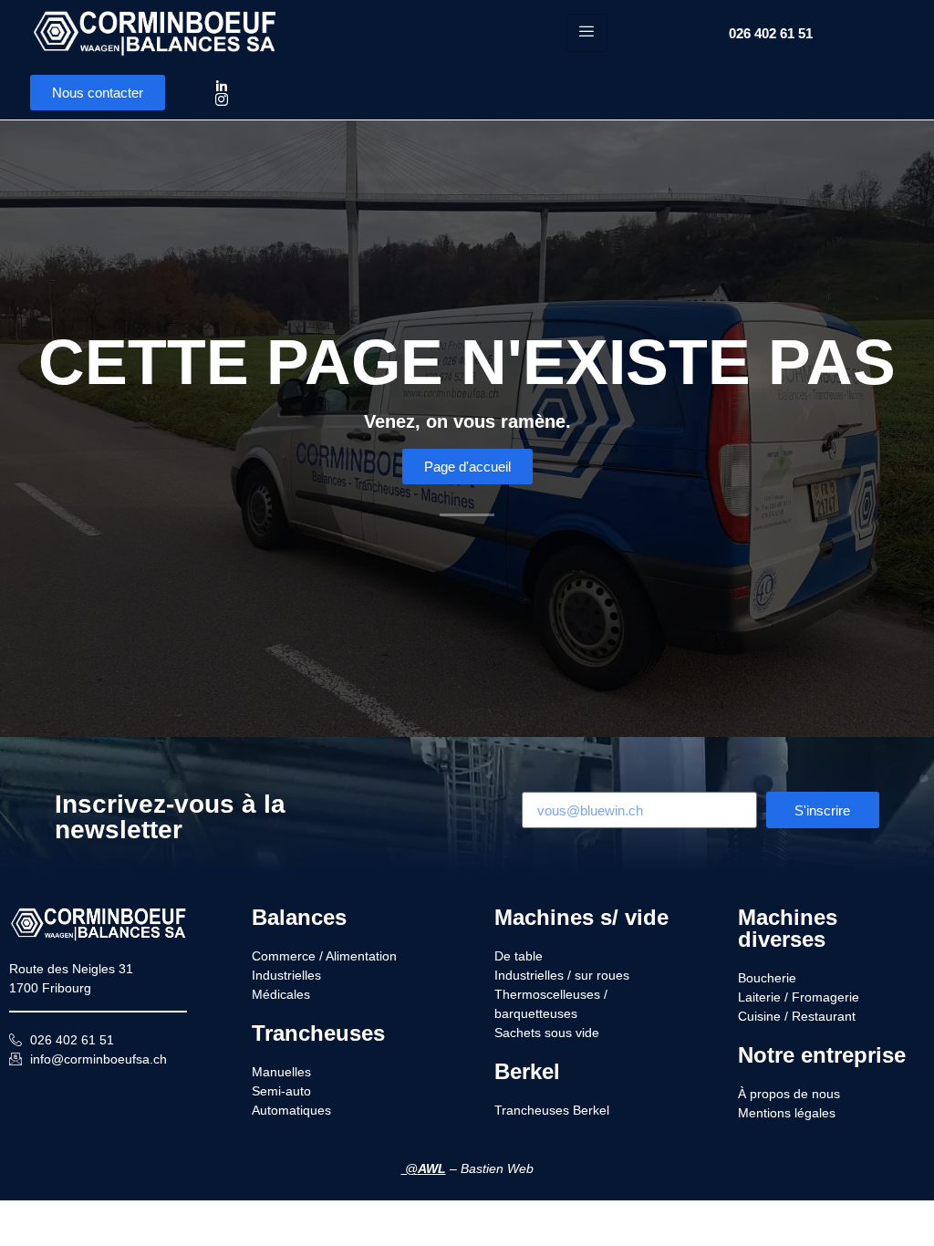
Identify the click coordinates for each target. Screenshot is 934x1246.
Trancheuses (318, 1033)
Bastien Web (497, 1168)
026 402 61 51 (771, 33)
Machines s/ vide (581, 917)
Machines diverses (787, 928)
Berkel (527, 1071)
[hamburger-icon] (586, 33)
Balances (299, 917)
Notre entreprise (822, 1055)
